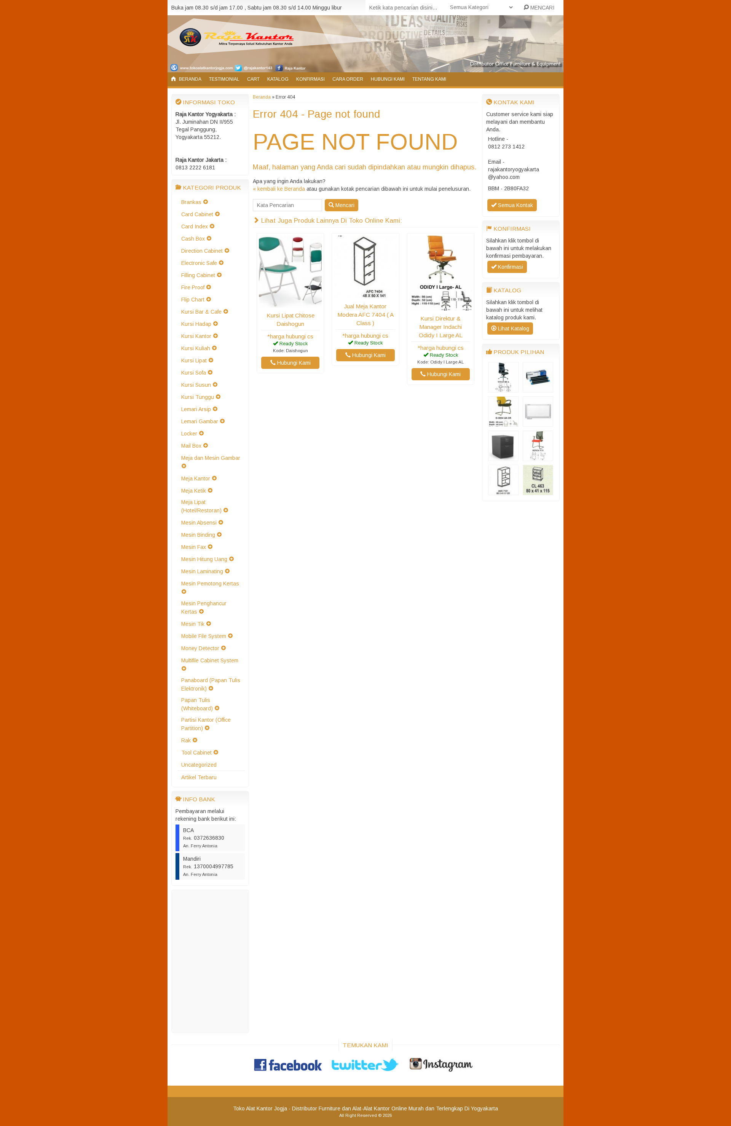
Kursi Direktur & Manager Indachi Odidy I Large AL (441, 326)
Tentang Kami (429, 79)
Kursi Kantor (196, 336)
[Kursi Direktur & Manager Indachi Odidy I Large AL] (440, 307)
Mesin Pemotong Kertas (210, 584)
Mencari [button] (344, 205)
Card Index (194, 226)
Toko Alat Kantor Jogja (260, 1108)
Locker (189, 434)
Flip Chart (192, 300)
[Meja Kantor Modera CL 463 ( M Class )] (538, 491)
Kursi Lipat (194, 360)
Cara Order (347, 79)
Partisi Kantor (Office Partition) (206, 724)
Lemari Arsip (196, 409)
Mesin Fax (193, 547)
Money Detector (200, 648)
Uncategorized (199, 765)
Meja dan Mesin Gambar (210, 458)
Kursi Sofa (193, 373)
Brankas (191, 202)
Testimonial (224, 79)
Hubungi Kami (388, 79)
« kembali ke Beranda (279, 189)
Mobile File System (203, 636)
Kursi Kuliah (195, 348)
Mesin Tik (192, 624)
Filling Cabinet (198, 275)
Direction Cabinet (202, 251)
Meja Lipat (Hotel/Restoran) (201, 506)
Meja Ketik (193, 491)
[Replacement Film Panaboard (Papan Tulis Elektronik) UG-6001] (538, 389)
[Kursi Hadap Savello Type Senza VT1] (538, 457)
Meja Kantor (195, 478)
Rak (186, 740)
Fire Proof (192, 287)
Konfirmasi (310, 79)
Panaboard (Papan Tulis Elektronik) (210, 684)
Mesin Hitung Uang (204, 559)
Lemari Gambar (199, 421)
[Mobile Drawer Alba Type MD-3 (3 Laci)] (503, 457)
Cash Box (193, 239)
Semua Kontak (514, 205)
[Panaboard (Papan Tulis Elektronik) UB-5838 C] (538, 423)
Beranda (189, 79)
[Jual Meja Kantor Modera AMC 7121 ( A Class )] (503, 491)
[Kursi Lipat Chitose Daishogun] (290, 304)
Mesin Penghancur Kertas (204, 607)
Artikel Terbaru (199, 777)
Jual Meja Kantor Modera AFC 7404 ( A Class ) (365, 314)
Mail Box (191, 446)
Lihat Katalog (512, 328)
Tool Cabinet (196, 753)
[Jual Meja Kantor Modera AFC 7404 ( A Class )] (365, 295)
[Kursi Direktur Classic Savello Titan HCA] (503, 389)
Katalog (278, 79)
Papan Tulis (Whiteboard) (197, 704)
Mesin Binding (198, 535)
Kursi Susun (196, 385)
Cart (253, 79)
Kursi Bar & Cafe (201, 312)
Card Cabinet (197, 214)
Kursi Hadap (196, 324)
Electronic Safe (199, 263)
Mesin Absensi (199, 523)
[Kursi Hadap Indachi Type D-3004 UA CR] (503, 423)
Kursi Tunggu (197, 397)
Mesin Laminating (202, 571)
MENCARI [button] (541, 8)
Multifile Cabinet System (209, 660)
